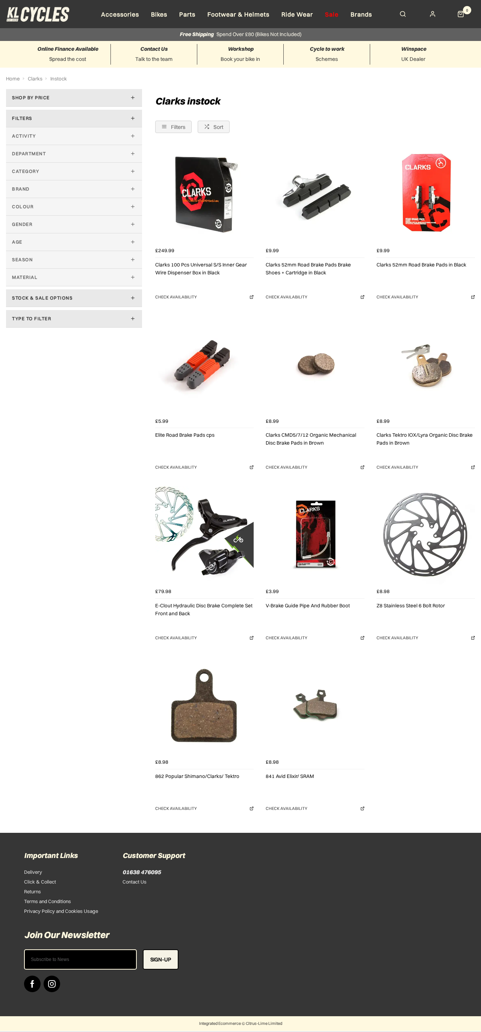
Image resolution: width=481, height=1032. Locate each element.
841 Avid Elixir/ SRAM (290, 776)
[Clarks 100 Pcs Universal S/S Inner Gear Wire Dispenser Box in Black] (204, 194)
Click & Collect (40, 882)
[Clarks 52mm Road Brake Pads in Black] (426, 194)
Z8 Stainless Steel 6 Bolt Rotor (411, 605)
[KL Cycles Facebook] (32, 984)
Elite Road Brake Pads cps (185, 435)
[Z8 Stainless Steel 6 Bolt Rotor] (426, 535)
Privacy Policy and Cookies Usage (61, 911)
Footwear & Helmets (238, 14)
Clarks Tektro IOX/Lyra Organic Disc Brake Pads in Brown (425, 439)
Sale (332, 14)
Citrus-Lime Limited (264, 1023)
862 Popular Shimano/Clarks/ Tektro (197, 776)
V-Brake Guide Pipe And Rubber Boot (308, 605)
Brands (361, 14)
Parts (187, 14)
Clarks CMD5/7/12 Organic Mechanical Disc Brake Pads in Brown (311, 439)
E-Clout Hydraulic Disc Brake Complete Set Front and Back (204, 609)
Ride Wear (297, 14)
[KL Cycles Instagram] (52, 984)
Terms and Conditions (47, 901)
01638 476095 (142, 872)
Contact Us (135, 882)
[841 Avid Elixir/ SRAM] (315, 705)
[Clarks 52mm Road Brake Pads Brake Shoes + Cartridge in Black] (315, 194)
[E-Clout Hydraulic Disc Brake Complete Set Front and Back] (204, 535)
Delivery (33, 872)
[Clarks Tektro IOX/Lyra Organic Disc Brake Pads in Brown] (426, 364)
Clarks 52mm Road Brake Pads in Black (421, 265)
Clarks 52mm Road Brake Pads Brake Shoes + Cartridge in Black (308, 268)
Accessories (120, 14)
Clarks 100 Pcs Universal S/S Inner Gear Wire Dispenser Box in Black (201, 268)
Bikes (159, 14)
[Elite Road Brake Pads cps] (204, 364)
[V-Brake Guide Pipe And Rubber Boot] (315, 535)
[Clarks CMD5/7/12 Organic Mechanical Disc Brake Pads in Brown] (315, 364)
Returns (32, 891)
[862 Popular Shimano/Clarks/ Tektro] (204, 705)
